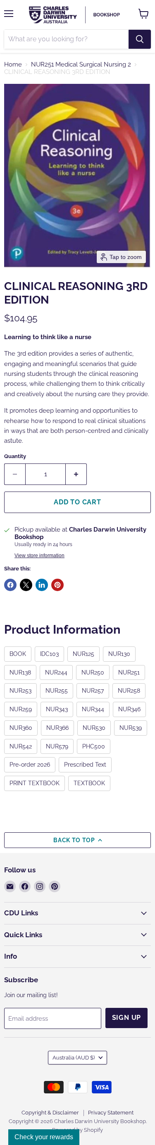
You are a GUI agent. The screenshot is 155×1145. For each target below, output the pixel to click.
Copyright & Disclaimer (50, 1112)
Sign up (126, 1017)
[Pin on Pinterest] (57, 585)
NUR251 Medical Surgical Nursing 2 (81, 64)
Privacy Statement (111, 1112)
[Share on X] (26, 585)
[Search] (140, 39)
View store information (39, 555)
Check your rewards (43, 1136)
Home (13, 64)
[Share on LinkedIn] (42, 585)
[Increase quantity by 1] (76, 474)
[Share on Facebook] (10, 585)
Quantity (15, 456)
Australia (73, 1058)
